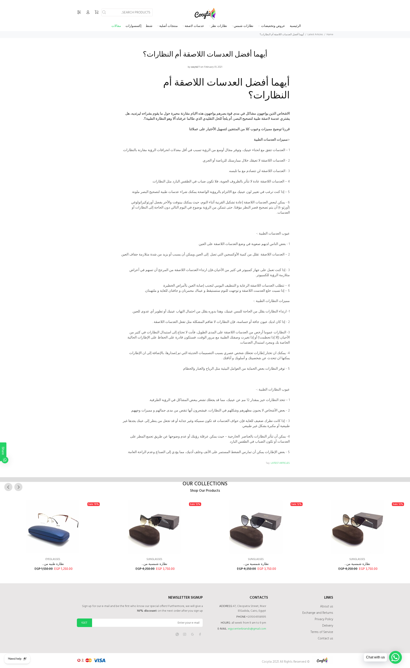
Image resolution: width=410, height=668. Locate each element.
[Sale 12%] (154, 527)
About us (326, 606)
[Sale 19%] (52, 527)
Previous (8, 487)
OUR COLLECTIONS (205, 484)
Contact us (325, 638)
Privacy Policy (324, 619)
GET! (84, 622)
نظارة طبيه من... (53, 564)
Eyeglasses (52, 559)
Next (18, 487)
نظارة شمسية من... (154, 564)
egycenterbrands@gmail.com (247, 628)
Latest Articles (315, 34)
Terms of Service (321, 632)
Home (330, 34)
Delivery (327, 625)
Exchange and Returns (317, 612)
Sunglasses (154, 559)
